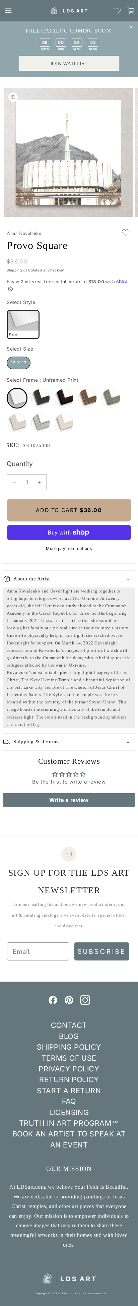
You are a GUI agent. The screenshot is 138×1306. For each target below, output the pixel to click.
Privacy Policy (69, 1068)
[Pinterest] (69, 1003)
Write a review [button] (69, 800)
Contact (69, 1025)
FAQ (69, 1101)
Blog (69, 1036)
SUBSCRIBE (102, 951)
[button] (8, 10)
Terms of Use (69, 1058)
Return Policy (69, 1079)
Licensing (69, 1112)
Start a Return (69, 1090)
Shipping (14, 270)
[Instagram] (85, 1003)
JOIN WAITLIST (69, 63)
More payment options (69, 548)
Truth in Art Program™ (69, 1123)
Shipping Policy (69, 1047)
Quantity (20, 464)
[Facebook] (53, 1003)
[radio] (23, 324)
